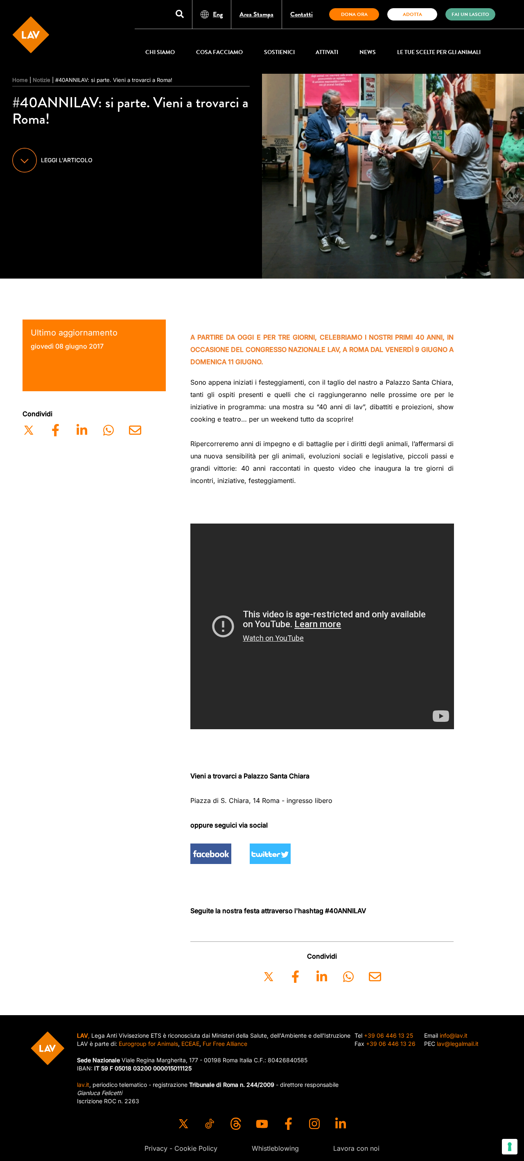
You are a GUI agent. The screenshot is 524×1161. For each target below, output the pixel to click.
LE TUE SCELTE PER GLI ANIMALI (439, 52)
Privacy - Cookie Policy (181, 1148)
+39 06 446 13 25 (388, 1035)
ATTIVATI (327, 52)
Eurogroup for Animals (148, 1043)
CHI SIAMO (160, 52)
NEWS (367, 52)
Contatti (301, 14)
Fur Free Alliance (225, 1043)
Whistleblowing (275, 1148)
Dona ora (354, 14)
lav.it (83, 1084)
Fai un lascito (470, 14)
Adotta (412, 14)
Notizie (41, 80)
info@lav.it (454, 1035)
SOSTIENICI (279, 52)
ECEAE (190, 1043)
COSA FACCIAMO (219, 52)
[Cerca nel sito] (180, 14)
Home (20, 80)
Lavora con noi (356, 1148)
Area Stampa (256, 14)
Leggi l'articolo (67, 159)
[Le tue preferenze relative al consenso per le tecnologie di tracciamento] (509, 1146)
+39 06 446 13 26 (391, 1043)
